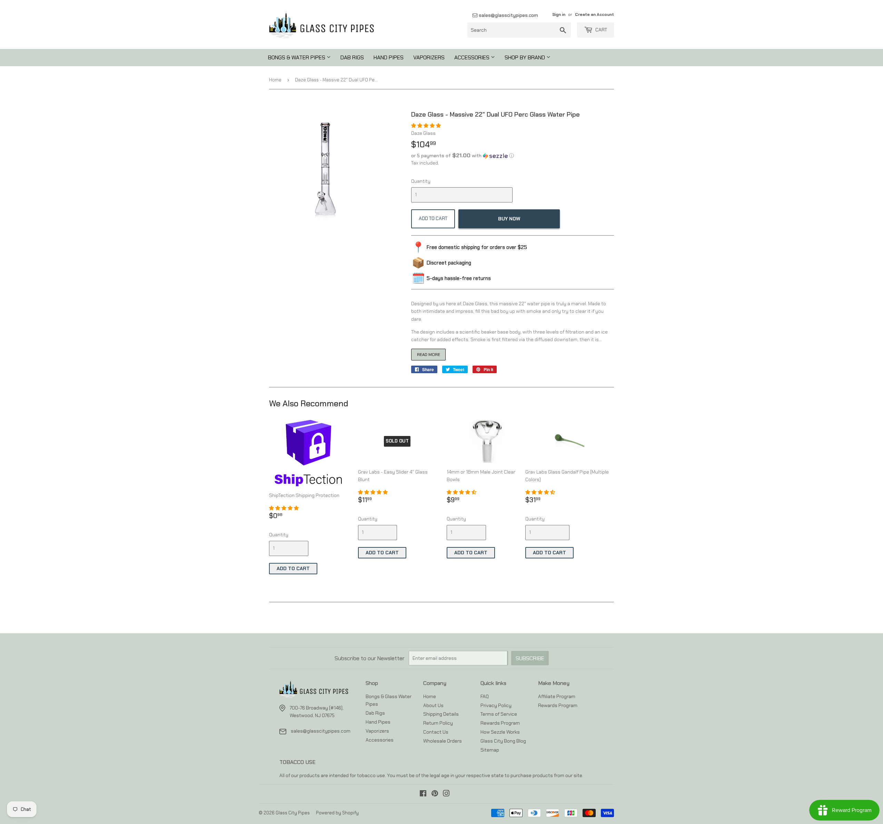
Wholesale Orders (442, 741)
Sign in (558, 14)
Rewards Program (500, 723)
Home (275, 80)
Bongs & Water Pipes (297, 57)
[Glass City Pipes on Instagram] (446, 794)
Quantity (420, 181)
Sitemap (489, 750)
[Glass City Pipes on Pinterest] (434, 794)
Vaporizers (429, 57)
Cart (600, 30)
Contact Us (435, 732)
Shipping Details (441, 714)
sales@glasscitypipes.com (507, 15)
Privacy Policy (496, 705)
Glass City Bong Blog (503, 741)
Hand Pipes (389, 57)
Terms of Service (498, 714)
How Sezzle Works (500, 732)
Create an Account (594, 14)
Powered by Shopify (337, 813)
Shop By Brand (525, 57)
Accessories (472, 57)
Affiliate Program (556, 696)
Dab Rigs (352, 57)
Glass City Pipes (293, 813)
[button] (426, 125)
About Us (433, 705)
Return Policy (438, 723)
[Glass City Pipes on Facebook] (423, 794)
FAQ (484, 696)
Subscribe (530, 658)
